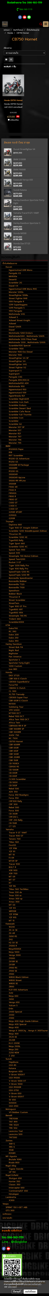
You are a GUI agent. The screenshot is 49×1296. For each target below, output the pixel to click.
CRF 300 (13, 804)
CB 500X (13, 782)
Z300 (11, 1018)
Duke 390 (13, 640)
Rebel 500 (14, 788)
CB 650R (13, 772)
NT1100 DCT (15, 713)
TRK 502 (13, 1128)
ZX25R (12, 1040)
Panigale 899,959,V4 (19, 380)
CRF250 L (13, 816)
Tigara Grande (16, 1168)
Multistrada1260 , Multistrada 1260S (26, 336)
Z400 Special (15, 1011)
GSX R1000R (15, 1087)
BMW (8, 446)
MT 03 (12, 904)
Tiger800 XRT (16, 609)
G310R (12, 518)
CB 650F (13, 776)
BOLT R (12, 867)
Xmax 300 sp (15, 898)
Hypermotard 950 (17, 389)
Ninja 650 (13, 996)
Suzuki (9, 1058)
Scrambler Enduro (17, 405)
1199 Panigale (15, 310)
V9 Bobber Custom (18, 1112)
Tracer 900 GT (16, 835)
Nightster (13, 653)
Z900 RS (13, 967)
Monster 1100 (15, 354)
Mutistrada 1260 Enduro (21, 332)
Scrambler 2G (15, 282)
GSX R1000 (14, 1077)
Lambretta (11, 1197)
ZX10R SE (13, 961)
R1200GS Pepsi (16, 449)
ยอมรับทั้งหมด (30, 1291)
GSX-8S (12, 1065)
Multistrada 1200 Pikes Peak (23, 339)
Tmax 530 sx (15, 895)
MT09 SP (13, 860)
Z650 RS (13, 936)
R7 (10, 882)
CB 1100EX (14, 763)
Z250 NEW (14, 1052)
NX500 (12, 703)
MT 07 (12, 879)
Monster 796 (15, 439)
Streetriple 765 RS (18, 615)
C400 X (13, 505)
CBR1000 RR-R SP (17, 725)
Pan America (15, 656)
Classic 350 (14, 1184)
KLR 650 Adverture (18, 989)
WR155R (12, 911)
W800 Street (15, 980)
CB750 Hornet (16, 741)
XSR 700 (13, 873)
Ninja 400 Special (17, 1024)
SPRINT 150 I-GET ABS (16, 1207)
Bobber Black (15, 593)
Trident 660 (15, 618)
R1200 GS (13, 471)
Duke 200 (14, 634)
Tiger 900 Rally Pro (18, 568)
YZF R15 (12, 917)
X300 (11, 1200)
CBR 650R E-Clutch (18, 700)
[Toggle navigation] (45, 24)
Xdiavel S (13, 317)
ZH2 (11, 939)
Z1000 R (13, 945)
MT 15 (11, 920)
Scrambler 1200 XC (18, 546)
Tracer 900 (14, 864)
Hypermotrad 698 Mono (20, 270)
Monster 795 (15, 442)
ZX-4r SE (13, 930)
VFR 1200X (14, 710)
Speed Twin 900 (17, 549)
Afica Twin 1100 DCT (19, 719)
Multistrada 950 (16, 386)
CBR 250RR (14, 757)
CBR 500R (14, 754)
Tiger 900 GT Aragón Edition (23, 527)
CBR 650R (14, 747)
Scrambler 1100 (16, 348)
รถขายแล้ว (7, 1217)
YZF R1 (12, 851)
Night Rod (14, 650)
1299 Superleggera (18, 304)
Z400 (11, 1014)
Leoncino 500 (15, 1134)
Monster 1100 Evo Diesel (21, 351)
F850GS (12, 493)
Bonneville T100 (16, 587)
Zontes (9, 1140)
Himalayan (14, 1194)
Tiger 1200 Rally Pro (19, 565)
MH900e (13, 276)
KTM (8, 625)
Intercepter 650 (16, 1187)
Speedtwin (14, 590)
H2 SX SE (13, 942)
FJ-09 (11, 857)
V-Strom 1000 (15, 1084)
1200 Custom (15, 666)
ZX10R (12, 964)
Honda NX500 (19, 233)
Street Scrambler (17, 600)
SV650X (13, 1102)
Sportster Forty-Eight (19, 662)
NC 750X (13, 738)
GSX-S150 (13, 1106)
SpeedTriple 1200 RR (19, 574)
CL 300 (12, 691)
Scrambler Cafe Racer (19, 411)
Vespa (6, 1203)
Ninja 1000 (14, 952)
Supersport (14, 373)
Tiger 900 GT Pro (17, 606)
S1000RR (13, 468)
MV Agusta (11, 1156)
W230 (12, 926)
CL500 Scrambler (17, 779)
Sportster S (14, 659)
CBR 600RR (14, 744)
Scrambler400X (16, 622)
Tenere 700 (14, 838)
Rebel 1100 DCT (16, 716)
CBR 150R (13, 760)
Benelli (9, 1115)
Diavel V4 (13, 285)
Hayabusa (13, 1062)
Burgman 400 (15, 1071)
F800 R (12, 496)
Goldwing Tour (16, 706)
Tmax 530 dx (15, 892)
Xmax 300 (14, 901)
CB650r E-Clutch (17, 688)
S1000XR (13, 474)
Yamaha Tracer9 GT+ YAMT (26, 213)
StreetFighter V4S (18, 364)
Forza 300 (14, 810)
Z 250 (12, 1055)
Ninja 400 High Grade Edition (23, 1021)
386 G (12, 1146)
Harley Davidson (14, 644)
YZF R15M (13, 914)
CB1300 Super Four (18, 697)
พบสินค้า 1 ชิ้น (10, 66)
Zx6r (11, 992)
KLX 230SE (14, 1043)
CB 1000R (13, 769)
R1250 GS (13, 461)
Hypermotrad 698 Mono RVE (23, 289)
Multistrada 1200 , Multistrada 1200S (27, 342)
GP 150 (12, 1172)
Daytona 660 (15, 524)
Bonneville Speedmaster (21, 578)
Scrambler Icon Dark (19, 402)
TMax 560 (14, 842)
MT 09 (12, 876)
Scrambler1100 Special (20, 345)
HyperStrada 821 (17, 395)
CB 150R (13, 823)
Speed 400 (14, 552)
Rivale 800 (14, 1162)
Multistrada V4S (17, 314)
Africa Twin (14, 722)
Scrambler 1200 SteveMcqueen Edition (28, 530)
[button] (40, 24)
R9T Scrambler (16, 455)
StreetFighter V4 (17, 361)
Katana (12, 1068)
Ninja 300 (13, 1033)
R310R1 (12, 1153)
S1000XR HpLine (17, 477)
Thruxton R (14, 596)
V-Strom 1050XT (17, 1074)
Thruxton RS (15, 534)
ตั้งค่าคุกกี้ (16, 1291)
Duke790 (13, 628)
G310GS (12, 515)
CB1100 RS (14, 766)
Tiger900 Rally (16, 540)
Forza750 (13, 684)
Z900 (11, 974)
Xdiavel (12, 323)
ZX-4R (12, 933)
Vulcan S (13, 1005)
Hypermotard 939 (17, 392)
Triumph (10, 521)
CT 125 (12, 826)
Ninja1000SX (15, 948)
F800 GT (13, 499)
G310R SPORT (15, 512)
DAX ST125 (14, 675)
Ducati (9, 267)
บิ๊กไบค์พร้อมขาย (10, 263)
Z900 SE (13, 970)
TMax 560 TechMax (19, 889)
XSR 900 (13, 870)
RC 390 (12, 631)
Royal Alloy (11, 1165)
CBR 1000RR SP (16, 728)
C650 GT (13, 502)
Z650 (11, 999)
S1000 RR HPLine (17, 480)
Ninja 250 (13, 1049)
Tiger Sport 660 (17, 543)
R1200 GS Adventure (19, 458)
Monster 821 (15, 433)
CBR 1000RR (15, 732)
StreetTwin (14, 603)
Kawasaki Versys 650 (23, 179)
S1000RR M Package (19, 464)
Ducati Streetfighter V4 (24, 149)
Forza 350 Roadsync (19, 794)
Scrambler (13, 420)
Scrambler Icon (16, 417)
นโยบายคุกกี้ (12, 1287)
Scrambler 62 (15, 424)
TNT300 (13, 1137)
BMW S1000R (19, 159)
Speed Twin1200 (17, 559)
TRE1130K (13, 1118)
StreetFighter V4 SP (19, 358)
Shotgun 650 (15, 1178)
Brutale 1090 (15, 1159)
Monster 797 (15, 436)
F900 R (12, 490)
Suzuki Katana (20, 190)
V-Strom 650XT (16, 1096)
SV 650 (12, 1099)
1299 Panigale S (16, 307)
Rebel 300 (14, 807)
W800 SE (13, 983)
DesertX (13, 279)
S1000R (12, 483)
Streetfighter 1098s (18, 295)
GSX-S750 (14, 1090)
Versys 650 (14, 1002)
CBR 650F (13, 750)
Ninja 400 (14, 1027)
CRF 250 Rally (15, 820)
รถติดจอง (7, 1214)
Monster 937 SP (16, 427)
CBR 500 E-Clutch (18, 678)
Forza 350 (14, 798)
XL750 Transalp (16, 694)
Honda (9, 672)
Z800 (11, 986)
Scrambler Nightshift (19, 398)
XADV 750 (14, 735)
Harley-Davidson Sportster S (26, 223)
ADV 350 (13, 791)
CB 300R (13, 813)
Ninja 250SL (14, 1046)
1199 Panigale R (16, 301)
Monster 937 (15, 430)
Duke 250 (13, 637)
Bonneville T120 (16, 584)
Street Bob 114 (16, 647)
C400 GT (13, 508)
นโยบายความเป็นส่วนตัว (32, 1284)
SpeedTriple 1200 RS (19, 571)
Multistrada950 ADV (19, 383)
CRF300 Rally (15, 801)
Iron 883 (13, 669)
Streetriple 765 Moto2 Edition (23, 556)
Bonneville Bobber (18, 581)
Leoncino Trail (16, 1131)
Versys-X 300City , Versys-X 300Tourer (28, 1030)
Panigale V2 (15, 273)
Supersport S (15, 370)
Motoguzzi (11, 1109)
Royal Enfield (12, 1175)
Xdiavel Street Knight (19, 320)
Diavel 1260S (15, 326)
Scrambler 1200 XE (18, 537)
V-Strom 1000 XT (17, 1080)
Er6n (11, 1008)
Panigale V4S (15, 376)
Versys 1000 (15, 955)
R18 (10, 452)
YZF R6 (12, 886)
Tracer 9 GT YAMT (18, 832)
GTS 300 (10, 1210)
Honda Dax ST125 (21, 243)
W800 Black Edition (19, 977)
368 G (12, 1143)
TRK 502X (14, 1124)
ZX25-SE (13, 1036)
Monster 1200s (16, 292)
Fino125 (12, 845)
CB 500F (13, 785)
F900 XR (13, 486)
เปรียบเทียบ (14, 120)
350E (11, 1150)
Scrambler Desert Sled (20, 408)
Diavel (12, 329)
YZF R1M (13, 848)
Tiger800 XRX (16, 612)
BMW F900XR (19, 169)
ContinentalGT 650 (18, 1190)
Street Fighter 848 (18, 298)
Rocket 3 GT (15, 562)
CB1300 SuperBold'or (19, 681)
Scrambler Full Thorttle (20, 414)
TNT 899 (13, 1121)
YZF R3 (12, 908)
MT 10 (12, 854)
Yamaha (10, 829)
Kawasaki (10, 923)
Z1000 (12, 958)
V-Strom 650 (15, 1093)
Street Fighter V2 (17, 367)
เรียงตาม (9, 48)
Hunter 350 (14, 1181)
